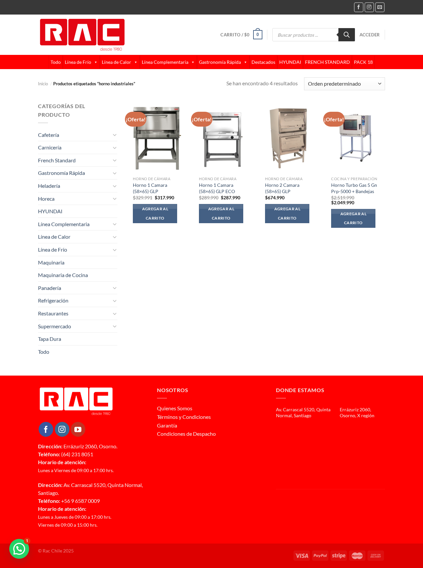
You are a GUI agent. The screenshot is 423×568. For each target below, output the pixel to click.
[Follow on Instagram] (369, 7)
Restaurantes (53, 313)
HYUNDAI (290, 62)
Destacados (263, 62)
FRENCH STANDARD (327, 62)
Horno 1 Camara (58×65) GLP (150, 188)
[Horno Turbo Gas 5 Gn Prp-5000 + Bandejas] (355, 137)
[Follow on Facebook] (359, 7)
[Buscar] (346, 34)
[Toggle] (114, 135)
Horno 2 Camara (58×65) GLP (282, 188)
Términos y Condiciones (184, 417)
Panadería (49, 288)
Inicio (45, 83)
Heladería (49, 186)
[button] (19, 549)
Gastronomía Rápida (220, 62)
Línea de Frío (78, 62)
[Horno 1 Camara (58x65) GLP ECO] (223, 137)
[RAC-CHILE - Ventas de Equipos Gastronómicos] (107, 35)
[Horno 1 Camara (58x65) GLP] (157, 137)
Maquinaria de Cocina (63, 275)
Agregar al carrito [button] (155, 213)
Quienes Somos (174, 408)
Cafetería (48, 135)
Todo (56, 62)
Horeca (46, 198)
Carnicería (49, 147)
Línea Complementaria (165, 62)
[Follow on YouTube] (78, 429)
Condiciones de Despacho (186, 433)
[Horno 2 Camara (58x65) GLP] (289, 137)
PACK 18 (363, 62)
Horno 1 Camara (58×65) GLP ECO (217, 188)
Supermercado (54, 326)
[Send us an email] (380, 7)
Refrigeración (53, 300)
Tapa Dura (49, 339)
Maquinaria (51, 262)
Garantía (167, 425)
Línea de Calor (116, 62)
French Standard (57, 160)
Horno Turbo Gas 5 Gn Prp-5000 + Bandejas (354, 188)
